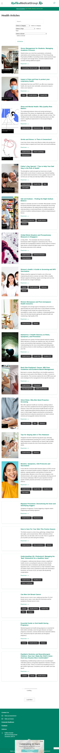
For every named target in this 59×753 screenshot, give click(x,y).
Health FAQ (43, 95)
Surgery (30, 612)
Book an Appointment (44, 751)
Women (24, 290)
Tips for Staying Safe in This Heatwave (35, 435)
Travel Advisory (26, 258)
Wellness (47, 128)
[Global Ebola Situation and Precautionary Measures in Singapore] (10, 263)
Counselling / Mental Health (29, 68)
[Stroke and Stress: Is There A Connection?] (10, 160)
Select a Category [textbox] (36, 25)
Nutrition (24, 223)
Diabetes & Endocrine (28, 220)
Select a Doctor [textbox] (21, 35)
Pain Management (27, 388)
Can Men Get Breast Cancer (31, 594)
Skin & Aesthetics (38, 545)
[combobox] (36, 25)
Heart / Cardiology (39, 151)
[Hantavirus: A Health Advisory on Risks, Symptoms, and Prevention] (10, 361)
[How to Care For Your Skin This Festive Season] (10, 550)
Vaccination (25, 187)
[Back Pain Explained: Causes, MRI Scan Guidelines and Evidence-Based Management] (10, 394)
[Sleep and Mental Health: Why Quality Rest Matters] (10, 133)
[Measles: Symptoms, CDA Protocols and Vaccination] (10, 497)
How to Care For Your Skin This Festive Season (38, 529)
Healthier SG (47, 356)
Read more (24, 63)
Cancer (24, 287)
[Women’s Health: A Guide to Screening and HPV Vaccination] (10, 295)
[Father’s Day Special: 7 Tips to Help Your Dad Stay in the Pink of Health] (10, 192)
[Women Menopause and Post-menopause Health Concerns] (10, 328)
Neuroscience (37, 128)
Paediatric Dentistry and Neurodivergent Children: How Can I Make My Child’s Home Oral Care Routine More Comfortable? (36, 656)
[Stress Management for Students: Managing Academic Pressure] (10, 73)
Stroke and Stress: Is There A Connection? (36, 139)
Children (24, 675)
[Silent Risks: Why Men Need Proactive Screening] (10, 428)
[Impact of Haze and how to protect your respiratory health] (10, 100)
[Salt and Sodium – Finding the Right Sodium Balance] (10, 229)
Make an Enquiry (14, 751)
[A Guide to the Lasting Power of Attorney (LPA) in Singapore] (10, 711)
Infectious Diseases (39, 254)
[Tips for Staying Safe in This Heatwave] (10, 457)
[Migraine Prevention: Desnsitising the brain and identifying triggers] (10, 523)
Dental (24, 643)
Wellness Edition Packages (29, 751)
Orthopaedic (37, 385)
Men (45, 184)
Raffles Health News (41, 388)
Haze (23, 95)
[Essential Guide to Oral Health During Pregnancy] (10, 648)
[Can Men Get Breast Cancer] (10, 617)
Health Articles (45, 68)
